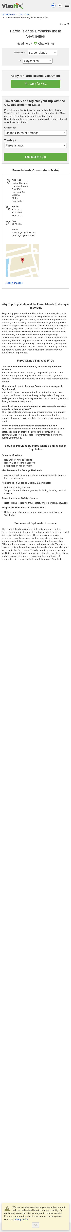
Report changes (14, 282)
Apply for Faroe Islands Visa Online (36, 75)
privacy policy (21, 1219)
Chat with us (46, 43)
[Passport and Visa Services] (12, 5)
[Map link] (22, 260)
